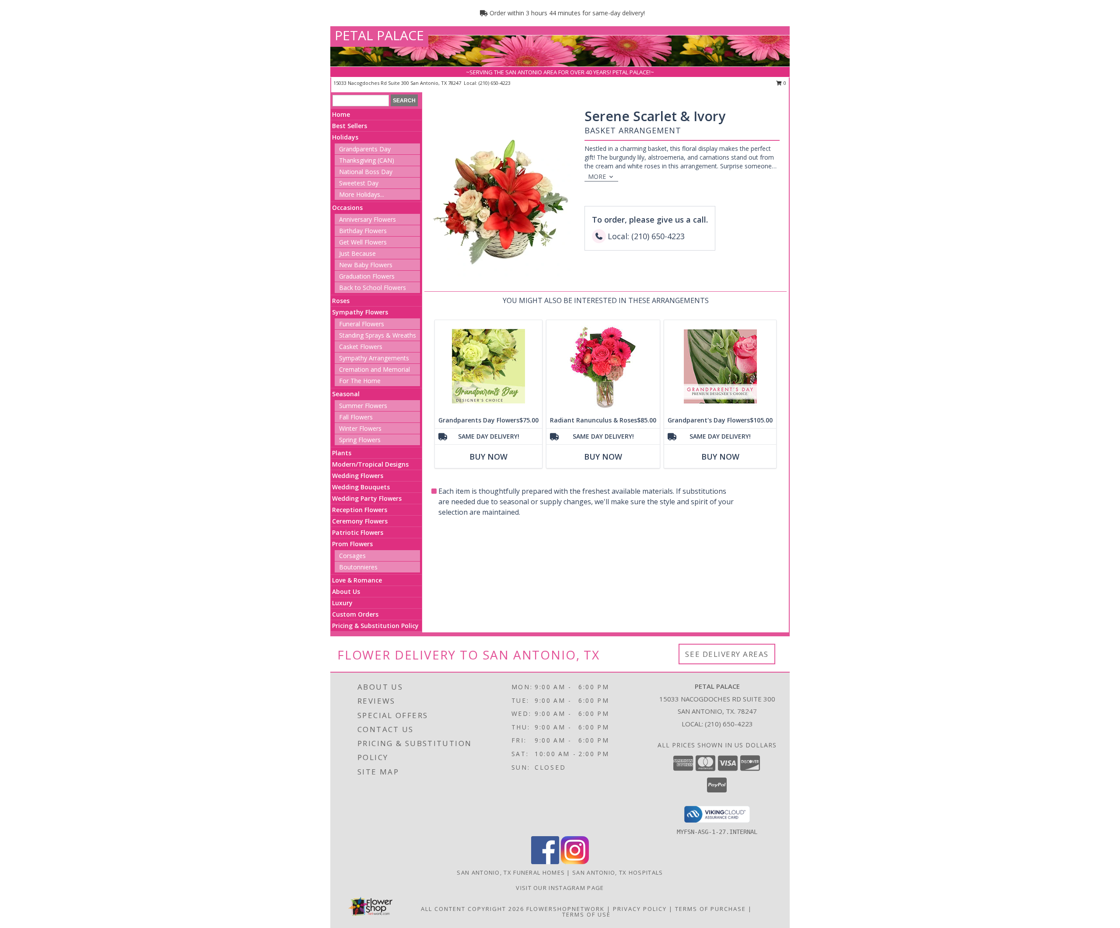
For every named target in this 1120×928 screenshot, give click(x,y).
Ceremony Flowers (360, 521)
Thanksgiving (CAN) (366, 160)
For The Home (360, 381)
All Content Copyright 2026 (472, 909)
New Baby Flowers (365, 265)
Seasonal (346, 394)
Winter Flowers (360, 428)
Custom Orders (355, 614)
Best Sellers (349, 126)
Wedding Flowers (357, 475)
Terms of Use (586, 914)
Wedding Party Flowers (367, 498)
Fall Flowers (356, 417)
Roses (341, 301)
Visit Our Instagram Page (560, 888)
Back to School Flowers (372, 287)
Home (341, 114)
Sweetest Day (358, 183)
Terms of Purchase (710, 909)
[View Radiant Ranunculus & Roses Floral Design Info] (603, 366)
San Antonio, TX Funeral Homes (511, 872)
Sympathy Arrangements (374, 358)
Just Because (357, 253)
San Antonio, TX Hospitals (617, 872)
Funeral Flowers (361, 324)
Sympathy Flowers (360, 312)
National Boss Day (365, 171)
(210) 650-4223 (495, 83)
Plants (341, 453)
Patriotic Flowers (357, 532)
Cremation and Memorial (374, 369)
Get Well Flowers (363, 242)
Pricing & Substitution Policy (375, 625)
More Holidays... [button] (361, 194)
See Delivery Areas (727, 654)
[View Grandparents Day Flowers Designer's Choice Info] (488, 366)
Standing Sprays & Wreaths (377, 335)
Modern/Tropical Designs (370, 464)
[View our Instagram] (575, 862)
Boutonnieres (358, 567)
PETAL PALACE (379, 35)
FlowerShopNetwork (565, 909)
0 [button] (784, 83)
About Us (346, 591)
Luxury (342, 603)
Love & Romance (357, 580)
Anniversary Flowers (367, 219)
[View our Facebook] (545, 862)
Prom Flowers (352, 544)
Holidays (345, 137)
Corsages (352, 555)
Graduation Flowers (367, 276)
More (597, 176)
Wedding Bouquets (361, 487)
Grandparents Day (365, 149)
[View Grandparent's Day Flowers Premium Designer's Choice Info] (720, 366)
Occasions (347, 207)
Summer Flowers (363, 405)
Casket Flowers (360, 346)
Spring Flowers (360, 440)
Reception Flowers (359, 510)
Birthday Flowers (363, 231)
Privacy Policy (640, 909)
